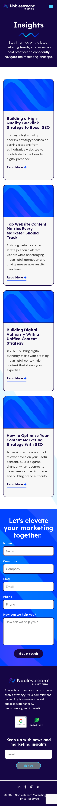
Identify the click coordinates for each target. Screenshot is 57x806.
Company (10, 561)
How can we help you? (19, 614)
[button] (51, 6)
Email (7, 579)
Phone (7, 597)
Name (7, 543)
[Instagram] (31, 787)
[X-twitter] (38, 787)
